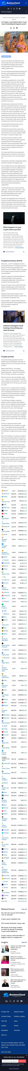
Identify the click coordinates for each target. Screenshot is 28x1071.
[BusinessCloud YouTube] (19, 8)
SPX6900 (6, 858)
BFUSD (6, 631)
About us (4, 1035)
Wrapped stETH (4, 546)
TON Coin (6, 580)
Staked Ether (5, 523)
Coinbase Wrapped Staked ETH (5, 871)
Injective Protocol (4, 801)
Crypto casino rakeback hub (10, 919)
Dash (5, 792)
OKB (5, 611)
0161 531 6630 (6, 1052)
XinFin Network (4, 863)
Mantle (6, 620)
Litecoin (6, 583)
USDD (5, 814)
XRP (5, 504)
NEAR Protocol (4, 607)
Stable (4, 760)
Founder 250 (5, 1012)
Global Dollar (5, 747)
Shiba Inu (6, 592)
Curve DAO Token (5, 845)
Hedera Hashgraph (5, 588)
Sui (5, 598)
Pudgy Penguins (4, 779)
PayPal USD (5, 655)
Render (6, 732)
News (16, 1021)
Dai (5, 577)
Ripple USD (5, 743)
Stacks (6, 852)
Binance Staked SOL (5, 676)
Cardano (6, 560)
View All (24, 909)
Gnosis (6, 881)
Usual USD (7, 763)
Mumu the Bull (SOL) (5, 639)
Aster (5, 690)
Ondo (5, 680)
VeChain (6, 833)
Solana (6, 510)
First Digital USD (5, 695)
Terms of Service (13, 1065)
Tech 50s (4, 1021)
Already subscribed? (14, 1068)
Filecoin (6, 808)
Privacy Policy (5, 1065)
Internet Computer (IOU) (5, 669)
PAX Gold (6, 658)
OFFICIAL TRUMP (5, 819)
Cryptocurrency (6, 56)
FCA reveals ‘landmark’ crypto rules (13, 923)
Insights (3, 1025)
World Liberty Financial (6, 646)
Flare (5, 811)
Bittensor (6, 614)
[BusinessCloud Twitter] (11, 8)
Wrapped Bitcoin (4, 540)
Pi (4, 738)
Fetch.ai (6, 849)
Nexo (5, 805)
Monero (6, 566)
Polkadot (6, 650)
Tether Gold (5, 625)
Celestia (6, 895)
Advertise (17, 1030)
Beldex (6, 783)
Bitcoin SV (7, 878)
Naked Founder (19, 1012)
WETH (5, 557)
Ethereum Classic (5, 686)
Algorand (6, 718)
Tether (5, 496)
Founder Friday (6, 1016)
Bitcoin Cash (5, 574)
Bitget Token (5, 662)
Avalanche (7, 595)
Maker (5, 634)
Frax (5, 898)
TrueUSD (6, 830)
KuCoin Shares (4, 753)
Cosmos (6, 735)
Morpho (6, 705)
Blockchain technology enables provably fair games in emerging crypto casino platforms (12, 929)
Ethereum (6, 493)
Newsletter (4, 1030)
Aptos (5, 855)
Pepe (5, 628)
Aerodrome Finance (5, 838)
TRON (5, 513)
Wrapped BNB (4, 711)
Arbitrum (6, 795)
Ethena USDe (6, 531)
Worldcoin (7, 715)
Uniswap (6, 601)
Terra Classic (5, 892)
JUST (5, 702)
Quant (5, 726)
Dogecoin (6, 526)
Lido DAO (6, 875)
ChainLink (7, 563)
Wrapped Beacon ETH (5, 553)
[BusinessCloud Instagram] (17, 8)
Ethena (6, 699)
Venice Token (6, 768)
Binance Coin (6, 501)
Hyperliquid (5, 518)
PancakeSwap (6, 773)
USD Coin (6, 507)
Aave (5, 617)
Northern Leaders (19, 1016)
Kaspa (5, 729)
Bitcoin (6, 490)
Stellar (5, 569)
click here (13, 480)
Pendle (6, 887)
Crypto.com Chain (5, 788)
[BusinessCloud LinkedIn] (8, 8)
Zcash (5, 534)
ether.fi (6, 884)
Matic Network (6, 723)
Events (16, 1025)
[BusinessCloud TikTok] (14, 8)
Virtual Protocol (4, 826)
